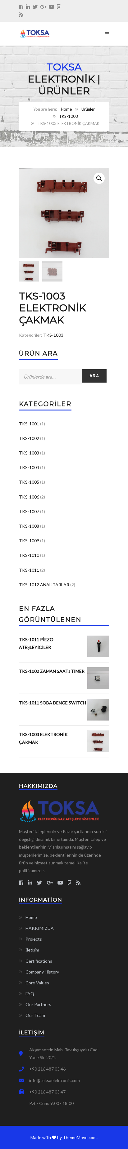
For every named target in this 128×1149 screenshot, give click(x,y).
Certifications (38, 961)
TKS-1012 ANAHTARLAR (44, 584)
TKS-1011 (29, 570)
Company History (42, 971)
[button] (99, 178)
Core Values (37, 982)
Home (66, 109)
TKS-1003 (68, 116)
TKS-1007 (29, 511)
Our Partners (38, 1004)
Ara (94, 376)
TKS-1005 (29, 482)
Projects (33, 939)
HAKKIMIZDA (39, 928)
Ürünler (88, 109)
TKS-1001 (29, 423)
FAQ (29, 993)
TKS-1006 (29, 496)
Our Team (35, 1015)
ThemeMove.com (80, 1137)
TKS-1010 (29, 555)
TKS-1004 (29, 467)
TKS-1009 (29, 540)
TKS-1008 (29, 526)
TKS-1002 (29, 438)
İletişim (32, 949)
